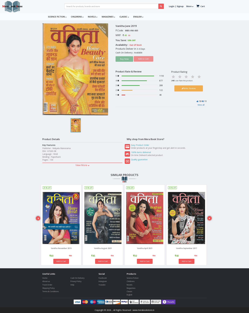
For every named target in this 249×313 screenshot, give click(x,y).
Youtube (102, 285)
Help (72, 285)
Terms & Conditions (50, 291)
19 (200, 101)
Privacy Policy (75, 281)
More (189, 6)
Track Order (47, 285)
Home (44, 278)
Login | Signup (176, 6)
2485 (173, 80)
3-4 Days (141, 48)
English (137, 16)
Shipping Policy (48, 288)
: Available (137, 52)
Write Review (189, 88)
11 (205, 101)
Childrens (76, 16)
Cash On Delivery (77, 278)
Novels (92, 16)
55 (129, 35)
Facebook (103, 278)
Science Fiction (56, 16)
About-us (46, 281)
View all (201, 104)
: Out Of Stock (135, 45)
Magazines (108, 16)
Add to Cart (61, 261)
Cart (202, 6)
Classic (123, 16)
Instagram (103, 281)
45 (125, 35)
